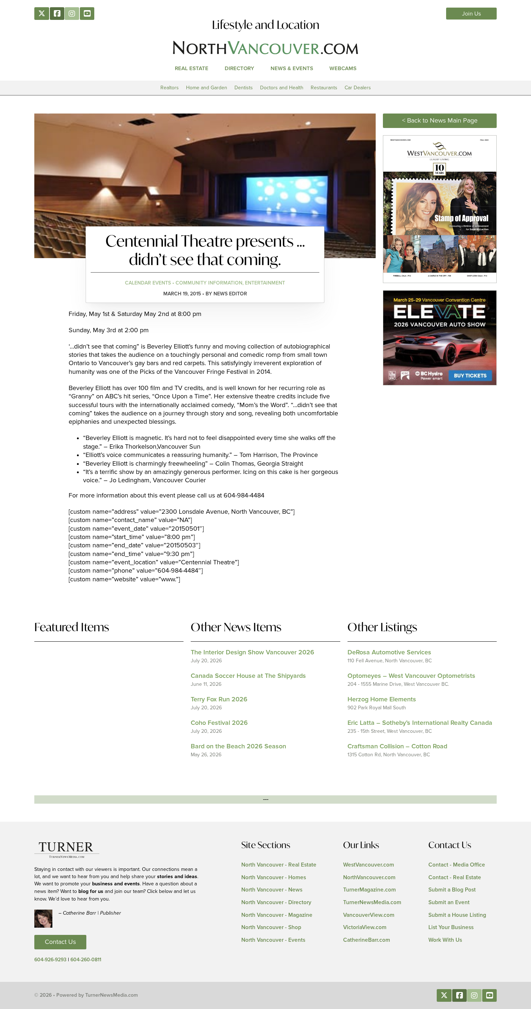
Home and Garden (206, 88)
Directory (239, 68)
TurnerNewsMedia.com (372, 902)
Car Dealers (358, 88)
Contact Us (60, 942)
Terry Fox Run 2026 (219, 700)
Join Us (471, 13)
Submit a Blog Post (452, 889)
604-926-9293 (50, 960)
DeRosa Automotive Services (389, 653)
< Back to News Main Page (440, 121)
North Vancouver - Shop (271, 927)
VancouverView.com (368, 915)
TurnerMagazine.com (369, 889)
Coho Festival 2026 (219, 723)
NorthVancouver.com (369, 877)
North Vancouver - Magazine (276, 915)
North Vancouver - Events (273, 940)
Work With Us (445, 940)
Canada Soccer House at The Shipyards (248, 676)
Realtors (169, 88)
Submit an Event (449, 902)
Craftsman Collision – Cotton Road (397, 747)
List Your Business (451, 927)
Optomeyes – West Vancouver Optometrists (411, 676)
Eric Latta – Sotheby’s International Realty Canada (419, 723)
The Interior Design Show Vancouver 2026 (252, 653)
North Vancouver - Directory (276, 902)
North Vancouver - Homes (273, 877)
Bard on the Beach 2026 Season (238, 747)
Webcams (343, 68)
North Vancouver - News (271, 889)
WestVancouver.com (368, 865)
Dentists (243, 88)
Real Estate (191, 68)
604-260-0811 (85, 960)
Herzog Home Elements (381, 700)
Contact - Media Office (456, 865)
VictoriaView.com (365, 927)
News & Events (292, 68)
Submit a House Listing (457, 915)
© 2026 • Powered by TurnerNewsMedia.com (86, 995)
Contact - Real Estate (454, 877)
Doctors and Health (281, 88)
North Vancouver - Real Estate (278, 865)
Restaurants (324, 88)
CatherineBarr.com (366, 940)
